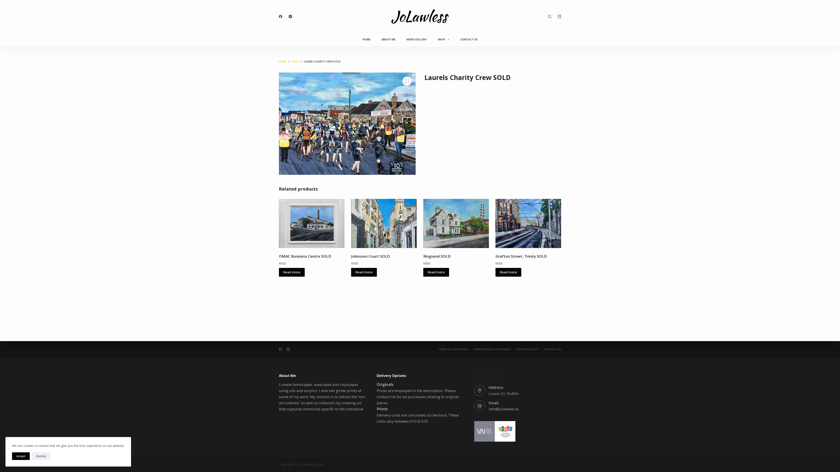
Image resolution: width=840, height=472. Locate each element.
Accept (20, 456)
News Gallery (416, 39)
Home (366, 39)
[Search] (549, 16)
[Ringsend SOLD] (456, 223)
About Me (389, 39)
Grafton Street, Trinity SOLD (521, 256)
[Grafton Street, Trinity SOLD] (528, 223)
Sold (282, 263)
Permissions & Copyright (492, 349)
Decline (41, 456)
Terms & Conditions (453, 349)
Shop (441, 39)
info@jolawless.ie (503, 408)
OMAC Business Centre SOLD (305, 256)
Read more (291, 272)
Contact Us (469, 39)
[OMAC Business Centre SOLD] (312, 223)
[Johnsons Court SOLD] (384, 223)
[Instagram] (290, 16)
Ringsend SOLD (437, 256)
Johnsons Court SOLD (370, 256)
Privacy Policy (527, 349)
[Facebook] (280, 16)
